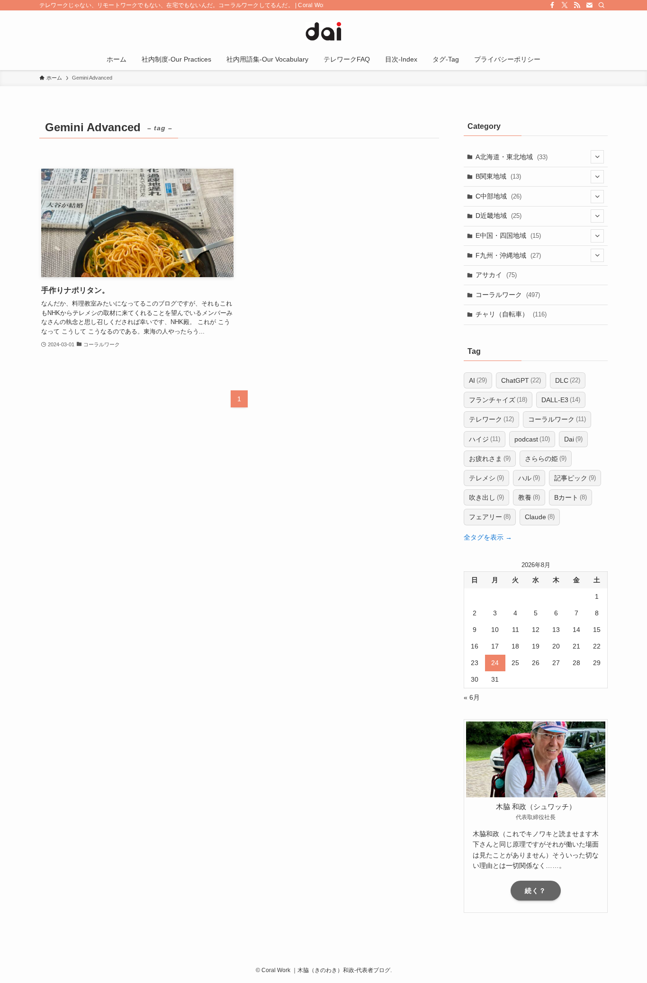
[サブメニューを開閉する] (597, 156)
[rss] (577, 5)
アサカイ (496, 275)
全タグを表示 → (488, 537)
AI (478, 380)
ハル (529, 478)
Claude (540, 517)
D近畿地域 (498, 215)
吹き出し (486, 497)
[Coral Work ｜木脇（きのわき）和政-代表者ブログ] (323, 31)
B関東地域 (498, 176)
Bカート (570, 497)
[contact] (589, 5)
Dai (573, 439)
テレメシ (486, 478)
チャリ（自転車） (511, 314)
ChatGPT (521, 380)
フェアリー (490, 517)
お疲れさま (490, 458)
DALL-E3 (560, 400)
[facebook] (552, 5)
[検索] (601, 5)
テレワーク (491, 419)
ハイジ (484, 439)
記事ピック (575, 478)
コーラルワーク (508, 294)
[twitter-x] (564, 5)
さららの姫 (545, 458)
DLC (567, 380)
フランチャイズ (498, 400)
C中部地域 (498, 196)
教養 (529, 497)
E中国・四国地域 (508, 235)
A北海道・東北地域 (512, 157)
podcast (532, 439)
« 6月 (472, 697)
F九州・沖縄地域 (508, 255)
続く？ (535, 890)
